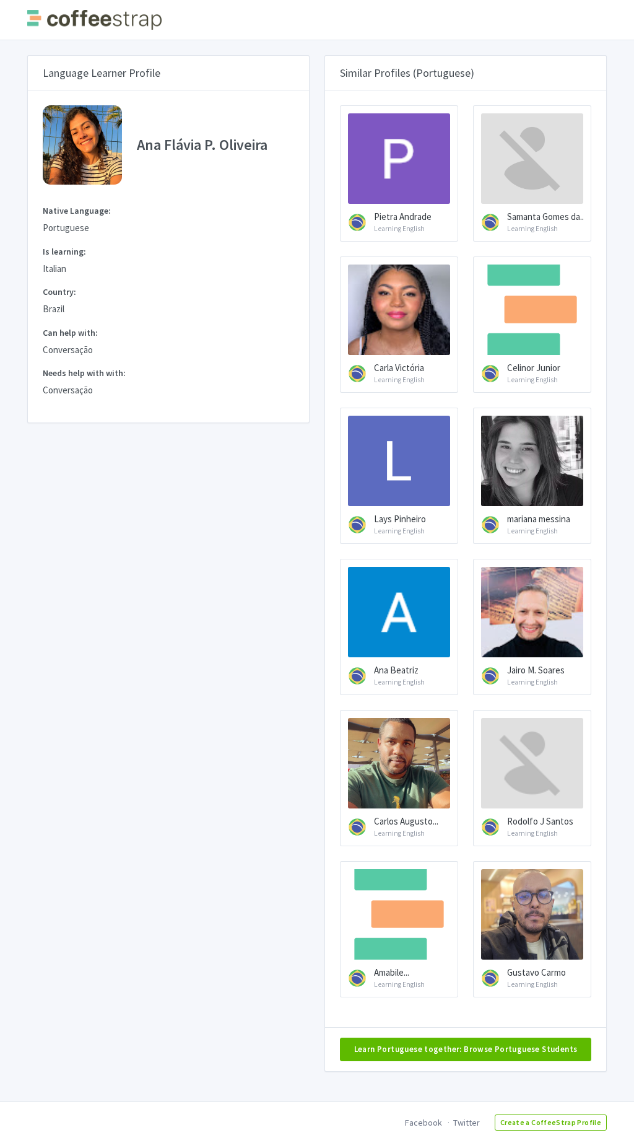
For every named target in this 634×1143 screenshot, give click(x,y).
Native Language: (77, 210)
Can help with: (70, 332)
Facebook (423, 1122)
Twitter (466, 1122)
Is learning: (64, 251)
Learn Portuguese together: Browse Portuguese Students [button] (466, 1049)
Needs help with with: (84, 373)
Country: (59, 291)
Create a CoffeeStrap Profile (550, 1122)
